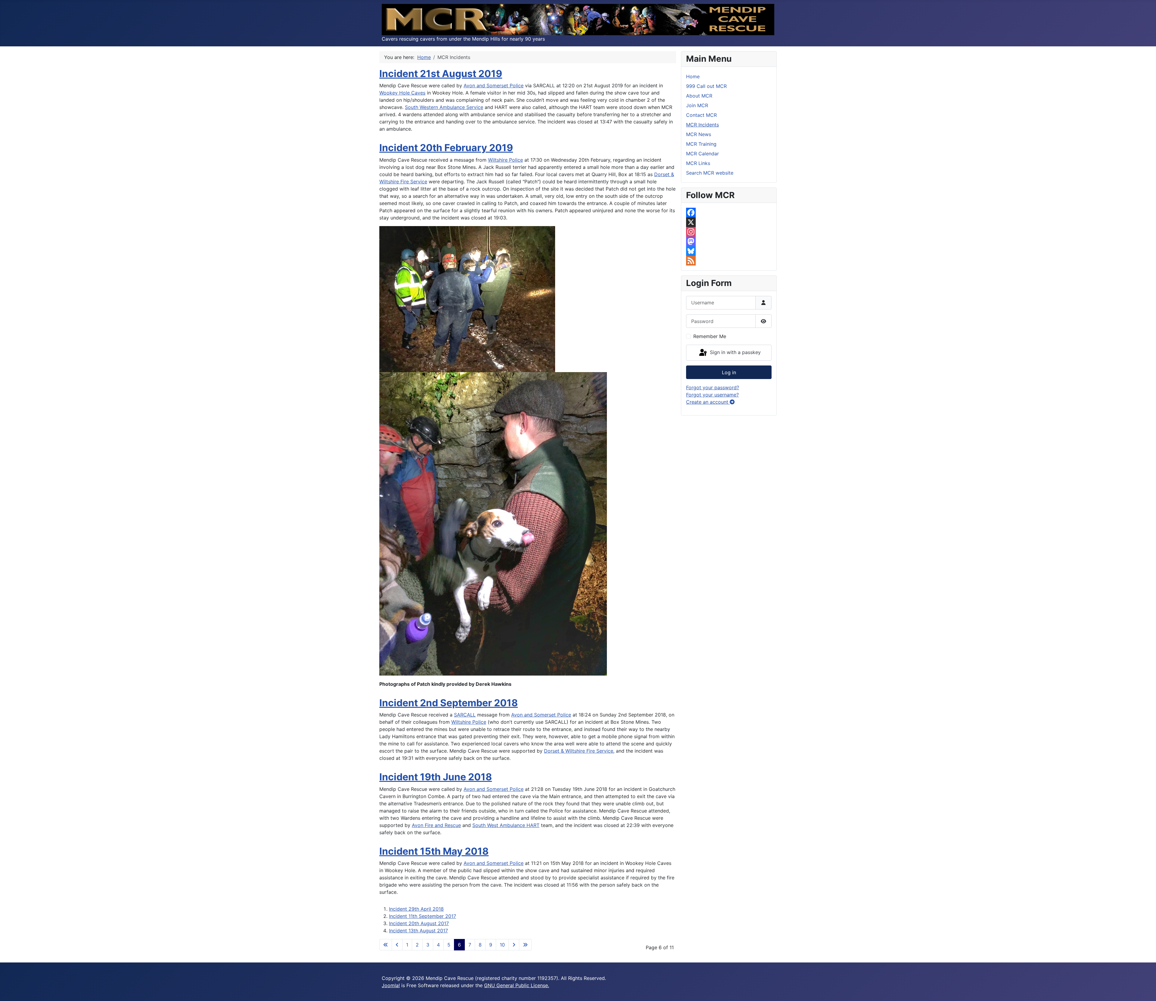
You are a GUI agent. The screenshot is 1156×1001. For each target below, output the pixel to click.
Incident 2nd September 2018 (448, 703)
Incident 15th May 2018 (434, 851)
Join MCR (697, 105)
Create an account (708, 402)
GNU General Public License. (516, 985)
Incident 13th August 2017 (418, 931)
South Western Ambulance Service (444, 107)
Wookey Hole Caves (402, 93)
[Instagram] (729, 232)
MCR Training (701, 144)
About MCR (699, 96)
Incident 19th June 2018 (435, 777)
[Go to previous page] (397, 944)
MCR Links (698, 163)
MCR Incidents (702, 125)
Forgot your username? (712, 395)
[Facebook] (729, 212)
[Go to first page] (385, 944)
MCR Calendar (702, 154)
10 (502, 945)
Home (693, 76)
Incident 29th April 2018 (416, 909)
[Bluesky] (729, 251)
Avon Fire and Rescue (436, 825)
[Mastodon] (729, 241)
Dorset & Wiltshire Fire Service (578, 751)
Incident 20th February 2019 (446, 148)
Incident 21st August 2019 (440, 73)
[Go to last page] (525, 944)
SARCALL (465, 715)
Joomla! (391, 985)
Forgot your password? (712, 387)
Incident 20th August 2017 (419, 923)
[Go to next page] (513, 944)
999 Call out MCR (706, 86)
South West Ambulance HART (505, 825)
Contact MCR (701, 115)
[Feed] (729, 261)
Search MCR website (709, 173)
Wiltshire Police (505, 160)
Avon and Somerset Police (494, 85)
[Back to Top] (1145, 990)
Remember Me (709, 336)
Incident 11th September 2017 (422, 916)
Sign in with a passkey (734, 352)
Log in (729, 372)
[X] (729, 222)
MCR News (698, 134)
